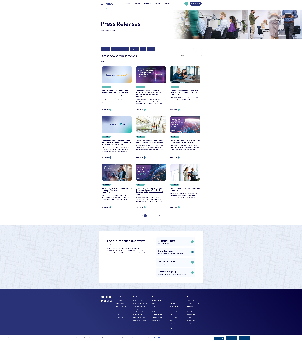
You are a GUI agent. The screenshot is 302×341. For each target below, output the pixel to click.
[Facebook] (102, 301)
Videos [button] (171, 314)
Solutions (104, 49)
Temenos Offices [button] (191, 314)
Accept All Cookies (244, 338)
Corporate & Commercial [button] (140, 303)
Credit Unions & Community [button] (141, 312)
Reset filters (198, 49)
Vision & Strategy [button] (191, 300)
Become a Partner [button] (156, 300)
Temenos (103, 8)
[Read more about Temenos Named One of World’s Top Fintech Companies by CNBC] (185, 138)
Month (150, 49)
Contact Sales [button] (195, 3)
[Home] (107, 3)
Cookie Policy (157, 337)
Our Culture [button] (190, 312)
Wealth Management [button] (121, 306)
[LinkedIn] (105, 301)
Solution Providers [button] (157, 312)
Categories (124, 49)
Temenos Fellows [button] (191, 320)
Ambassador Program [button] (175, 329)
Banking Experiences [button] (138, 309)
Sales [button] (153, 306)
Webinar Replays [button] (174, 317)
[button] (128, 3)
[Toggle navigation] (186, 4)
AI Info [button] (189, 323)
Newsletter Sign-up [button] (157, 320)
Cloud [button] (117, 314)
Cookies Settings (219, 338)
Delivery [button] (154, 303)
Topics (114, 49)
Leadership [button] (190, 306)
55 (156, 215)
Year (142, 49)
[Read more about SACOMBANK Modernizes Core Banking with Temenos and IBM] (117, 89)
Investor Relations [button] (192, 309)
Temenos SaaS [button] (119, 317)
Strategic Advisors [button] (157, 314)
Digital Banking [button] (120, 303)
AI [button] (116, 312)
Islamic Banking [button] (137, 314)
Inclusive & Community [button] (139, 317)
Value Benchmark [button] (174, 326)
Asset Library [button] (173, 303)
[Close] (299, 338)
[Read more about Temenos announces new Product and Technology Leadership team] (151, 138)
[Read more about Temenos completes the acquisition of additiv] (185, 186)
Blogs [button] (171, 300)
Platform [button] (118, 309)
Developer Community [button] (158, 317)
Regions (134, 49)
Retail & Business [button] (137, 300)
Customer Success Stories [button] (177, 306)
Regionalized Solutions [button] (139, 320)
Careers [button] (189, 317)
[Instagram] (108, 301)
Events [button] (171, 320)
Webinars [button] (172, 323)
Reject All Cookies (231, 338)
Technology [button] (155, 309)
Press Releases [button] (173, 309)
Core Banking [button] (119, 300)
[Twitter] (111, 301)
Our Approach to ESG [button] (193, 303)
